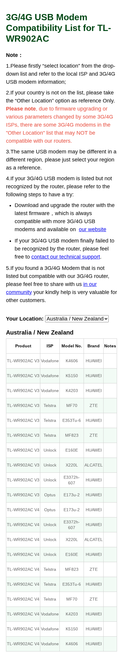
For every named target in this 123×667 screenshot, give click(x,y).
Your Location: (25, 319)
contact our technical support (65, 257)
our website (92, 229)
